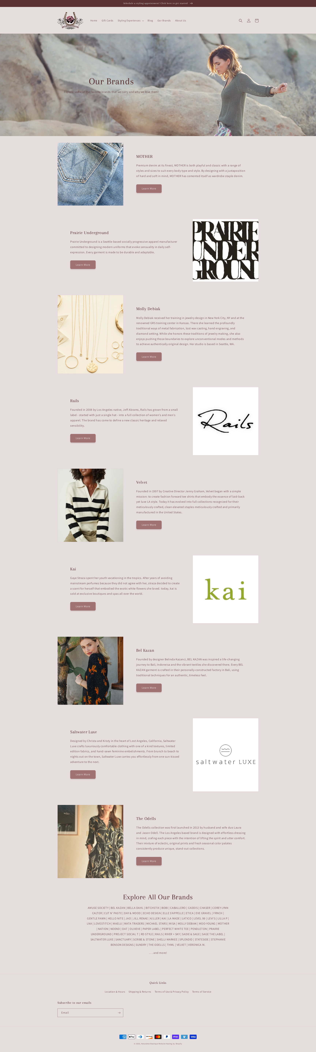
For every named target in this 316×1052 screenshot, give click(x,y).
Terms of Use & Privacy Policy (172, 991)
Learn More (149, 188)
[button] (130, 20)
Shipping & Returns (140, 991)
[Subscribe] (119, 1012)
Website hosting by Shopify (170, 1043)
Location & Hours (115, 991)
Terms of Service (201, 991)
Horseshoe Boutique (149, 1043)
